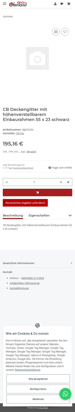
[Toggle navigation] (4, 2)
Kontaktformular (19, 288)
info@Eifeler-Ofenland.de (25, 283)
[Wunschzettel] (61, 3)
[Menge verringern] (7, 182)
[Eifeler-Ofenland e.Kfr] (18, 4)
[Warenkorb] (68, 3)
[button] (55, 3)
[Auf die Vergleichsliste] (56, 32)
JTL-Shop (43, 407)
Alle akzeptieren (38, 378)
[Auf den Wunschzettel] (65, 32)
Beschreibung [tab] (13, 215)
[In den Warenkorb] (37, 192)
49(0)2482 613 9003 (33, 278)
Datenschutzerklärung (27, 369)
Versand (31, 151)
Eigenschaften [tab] (39, 215)
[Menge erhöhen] (68, 182)
